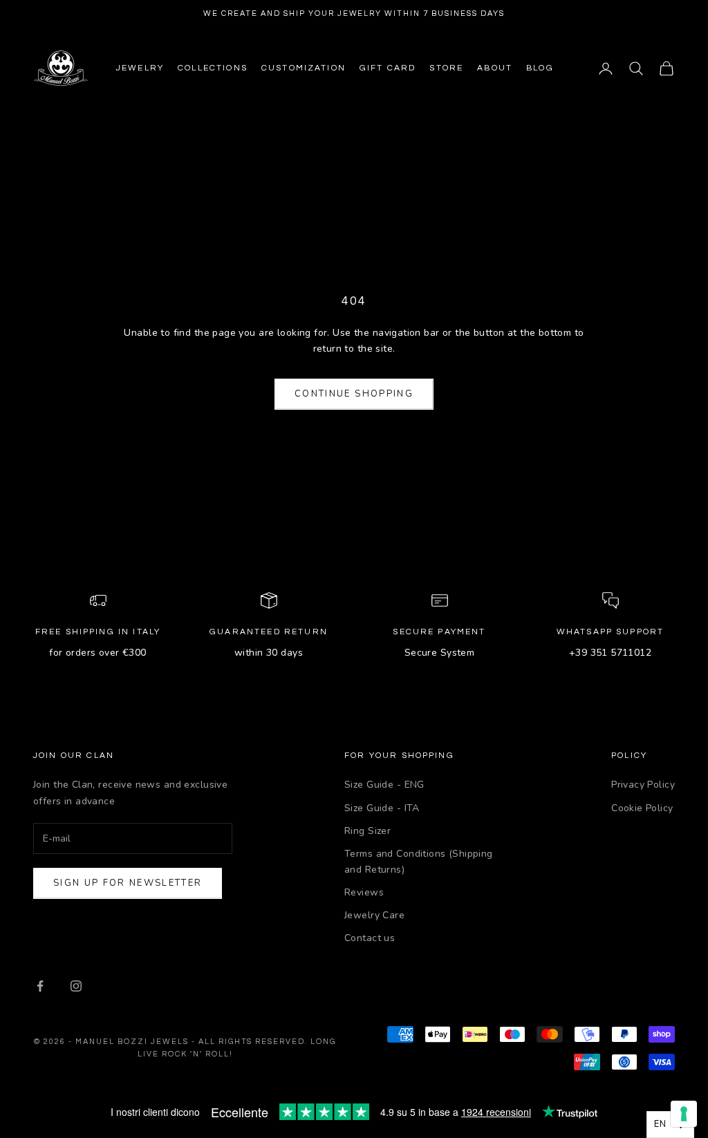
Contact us (369, 938)
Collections (213, 68)
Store (446, 68)
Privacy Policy (643, 784)
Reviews (364, 892)
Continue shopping (354, 394)
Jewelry (140, 68)
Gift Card (388, 68)
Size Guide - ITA (382, 808)
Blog (540, 68)
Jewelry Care (374, 915)
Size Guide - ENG (384, 784)
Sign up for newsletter (127, 883)
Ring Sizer (367, 830)
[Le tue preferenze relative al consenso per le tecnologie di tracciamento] (684, 1114)
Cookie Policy (642, 808)
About (494, 68)
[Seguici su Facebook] (40, 986)
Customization (303, 68)
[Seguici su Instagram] (76, 986)
